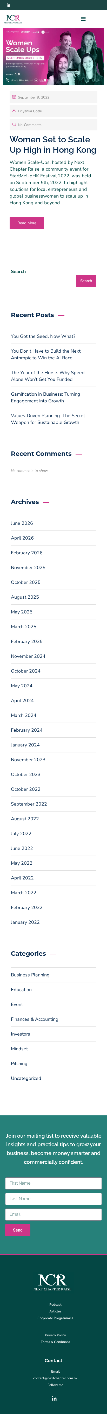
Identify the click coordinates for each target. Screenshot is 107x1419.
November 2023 (28, 760)
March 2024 (23, 715)
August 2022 (25, 819)
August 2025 (25, 597)
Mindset (19, 1049)
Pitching (19, 1063)
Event (17, 1004)
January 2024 (25, 745)
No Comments (30, 124)
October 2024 (26, 671)
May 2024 (21, 686)
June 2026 (22, 523)
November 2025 (28, 567)
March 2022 (23, 893)
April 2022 (22, 878)
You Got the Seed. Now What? (43, 336)
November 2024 (28, 656)
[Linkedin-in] (8, 5)
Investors (20, 1034)
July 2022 (21, 833)
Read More (26, 223)
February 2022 (27, 907)
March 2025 (23, 627)
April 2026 (22, 538)
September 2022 (29, 804)
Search (18, 271)
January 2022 (25, 922)
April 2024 (22, 700)
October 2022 (26, 789)
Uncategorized (26, 1078)
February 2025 (27, 641)
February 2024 (27, 730)
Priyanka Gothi (30, 111)
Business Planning (30, 975)
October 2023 (26, 774)
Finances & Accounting (34, 1019)
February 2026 (27, 553)
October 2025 (26, 582)
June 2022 (22, 848)
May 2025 (21, 612)
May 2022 (21, 863)
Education (21, 990)
